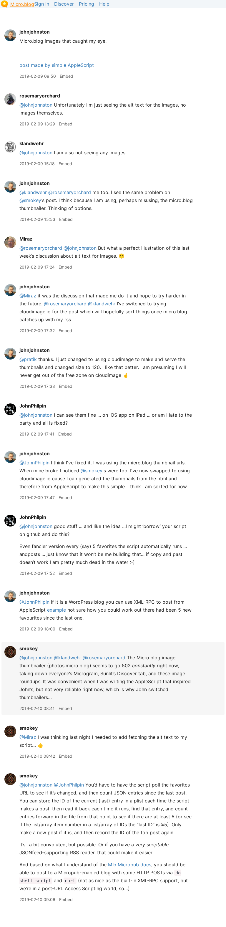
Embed (66, 76)
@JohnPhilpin (34, 463)
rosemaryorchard (39, 96)
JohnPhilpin (32, 406)
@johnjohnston (35, 105)
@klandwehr (33, 192)
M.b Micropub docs (129, 865)
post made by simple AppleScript (56, 65)
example (56, 610)
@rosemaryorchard (69, 192)
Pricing (86, 4)
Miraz (25, 239)
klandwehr (31, 143)
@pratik (28, 359)
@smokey (30, 200)
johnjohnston (34, 32)
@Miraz (27, 296)
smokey (28, 648)
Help (104, 4)
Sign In (41, 4)
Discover (64, 4)
